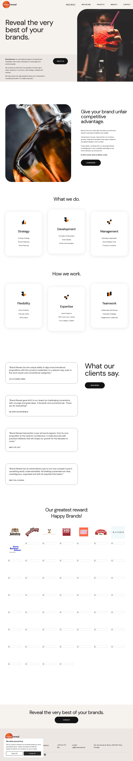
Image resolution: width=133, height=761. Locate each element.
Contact (126, 4)
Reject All (14, 753)
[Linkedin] (44, 754)
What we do (70, 4)
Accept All (32, 753)
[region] (23, 747)
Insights (114, 4)
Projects (100, 4)
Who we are (86, 4)
